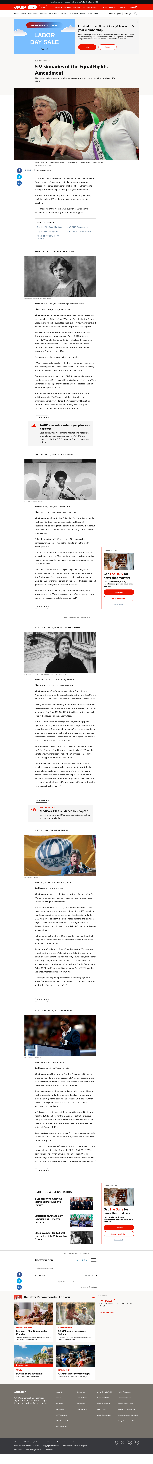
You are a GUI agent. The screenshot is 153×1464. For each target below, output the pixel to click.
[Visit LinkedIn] (136, 1442)
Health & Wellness (47, 807)
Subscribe (119, 592)
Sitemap (17, 1442)
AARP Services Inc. (104, 1415)
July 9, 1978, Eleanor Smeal (77, 227)
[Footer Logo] (30, 1391)
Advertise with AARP (104, 1392)
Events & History (42, 61)
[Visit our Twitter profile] (122, 1442)
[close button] (136, 22)
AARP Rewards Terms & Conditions (26, 1446)
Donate (58, 1398)
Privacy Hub (118, 604)
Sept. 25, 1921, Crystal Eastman (49, 227)
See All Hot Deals (106, 1312)
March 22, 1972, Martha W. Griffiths (48, 237)
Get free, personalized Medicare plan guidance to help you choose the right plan (65, 816)
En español (28, 170)
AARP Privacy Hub (30, 1442)
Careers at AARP (103, 1398)
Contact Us (80, 1392)
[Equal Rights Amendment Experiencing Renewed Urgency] (81, 1220)
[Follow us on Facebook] (115, 1442)
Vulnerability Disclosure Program (75, 1446)
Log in (78, 1260)
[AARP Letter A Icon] (34, 811)
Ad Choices (18, 1450)
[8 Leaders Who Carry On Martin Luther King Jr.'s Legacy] (81, 1203)
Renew (107, 47)
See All (91, 1298)
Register (122, 7)
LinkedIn (19, 183)
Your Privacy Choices (33, 1450)
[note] (76, 163)
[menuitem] (16, 14)
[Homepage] (20, 7)
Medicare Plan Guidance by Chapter (64, 811)
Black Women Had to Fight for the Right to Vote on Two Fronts (51, 1236)
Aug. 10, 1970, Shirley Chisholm (49, 231)
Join (87, 47)
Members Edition (93, 7)
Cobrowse (49, 1450)
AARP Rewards (61, 1415)
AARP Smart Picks (79, 7)
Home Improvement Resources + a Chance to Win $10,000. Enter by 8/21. (74, 2)
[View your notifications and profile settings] (96, 1275)
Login (132, 7)
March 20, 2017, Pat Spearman (79, 231)
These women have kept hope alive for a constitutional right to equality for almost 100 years (75, 79)
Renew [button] (43, 7)
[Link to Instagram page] (129, 1442)
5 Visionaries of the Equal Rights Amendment (71, 69)
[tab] (40, 1276)
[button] (135, 13)
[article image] (127, 14)
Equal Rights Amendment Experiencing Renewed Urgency (49, 1219)
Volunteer (59, 1404)
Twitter (19, 176)
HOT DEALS (106, 1300)
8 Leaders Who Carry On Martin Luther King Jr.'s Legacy (48, 1201)
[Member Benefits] (19, 1297)
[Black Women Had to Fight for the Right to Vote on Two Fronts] (81, 1237)
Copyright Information (51, 1446)
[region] (66, 1274)
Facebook (19, 170)
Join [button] (32, 7)
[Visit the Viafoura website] (92, 1287)
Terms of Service (47, 1442)
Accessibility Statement (65, 1442)
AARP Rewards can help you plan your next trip (65, 426)
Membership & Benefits (62, 7)
